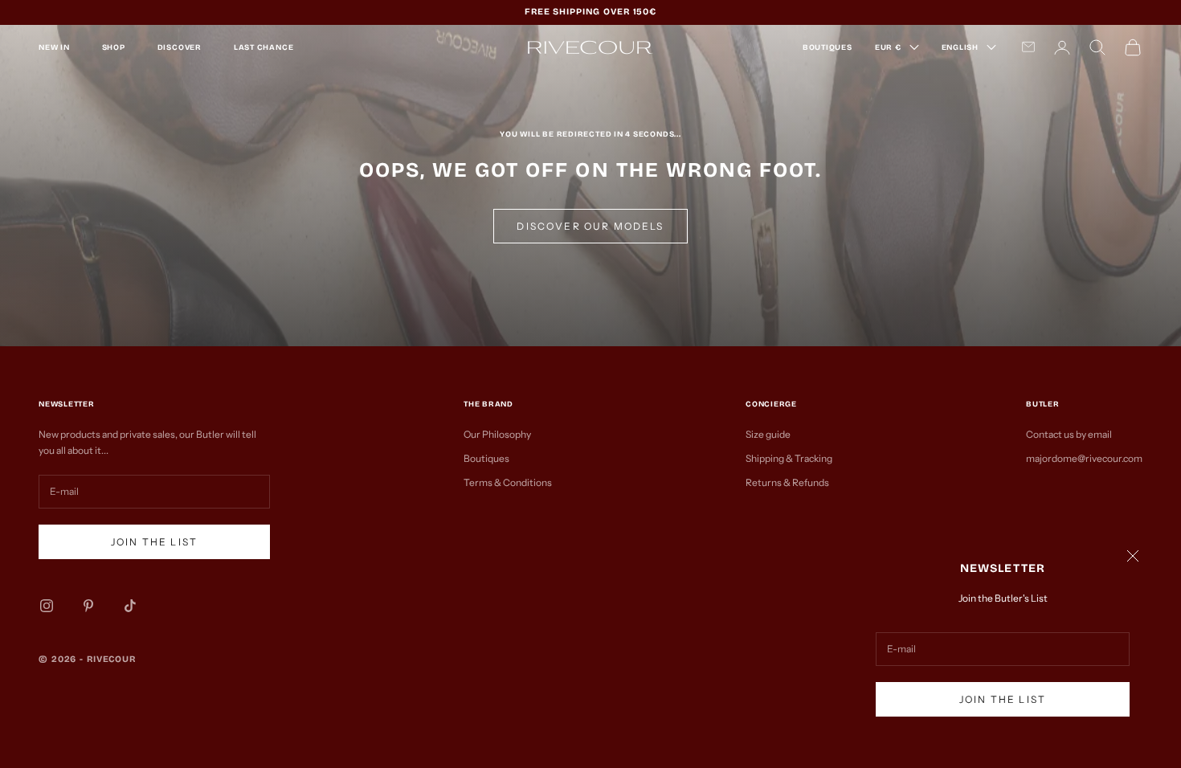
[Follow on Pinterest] (88, 606)
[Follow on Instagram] (47, 606)
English (960, 47)
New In (54, 47)
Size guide (768, 434)
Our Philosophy (497, 434)
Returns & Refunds (787, 482)
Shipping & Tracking (789, 458)
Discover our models (590, 226)
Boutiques (486, 458)
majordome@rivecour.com (1084, 458)
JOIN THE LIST (1002, 699)
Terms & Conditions (508, 482)
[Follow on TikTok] (130, 606)
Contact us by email (1069, 434)
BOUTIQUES (827, 47)
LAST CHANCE (263, 47)
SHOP (113, 47)
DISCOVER (179, 47)
